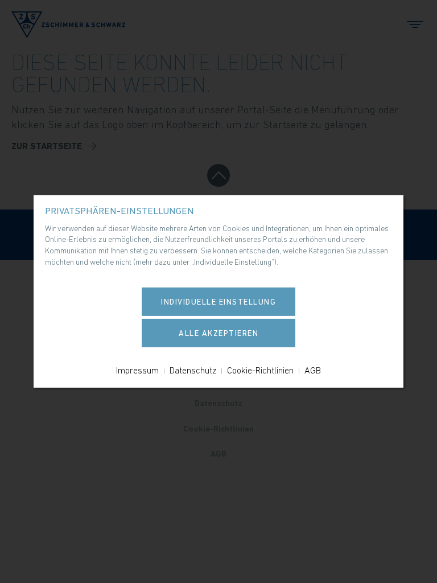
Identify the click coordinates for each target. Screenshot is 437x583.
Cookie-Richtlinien (260, 370)
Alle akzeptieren (218, 333)
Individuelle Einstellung (218, 301)
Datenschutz (193, 370)
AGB (312, 370)
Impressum (137, 370)
